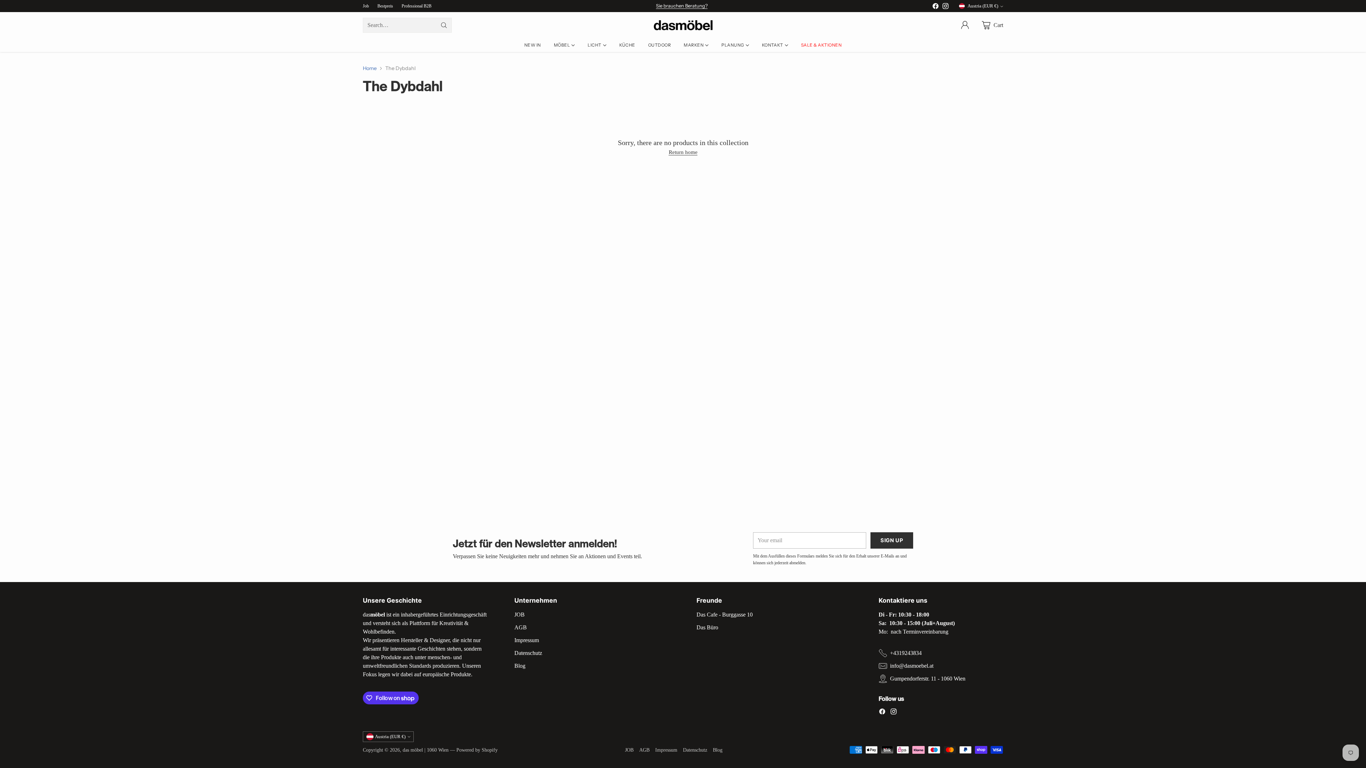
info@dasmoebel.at (911, 666)
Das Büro (707, 627)
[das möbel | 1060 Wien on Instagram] (945, 7)
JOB (519, 615)
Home (370, 68)
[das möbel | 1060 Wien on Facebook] (935, 7)
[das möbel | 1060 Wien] (683, 25)
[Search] (444, 25)
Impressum (526, 640)
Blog (519, 666)
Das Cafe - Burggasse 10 (725, 615)
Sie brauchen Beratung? (682, 6)
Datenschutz (528, 653)
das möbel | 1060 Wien (426, 750)
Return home (683, 152)
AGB (520, 627)
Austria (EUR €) (983, 6)
